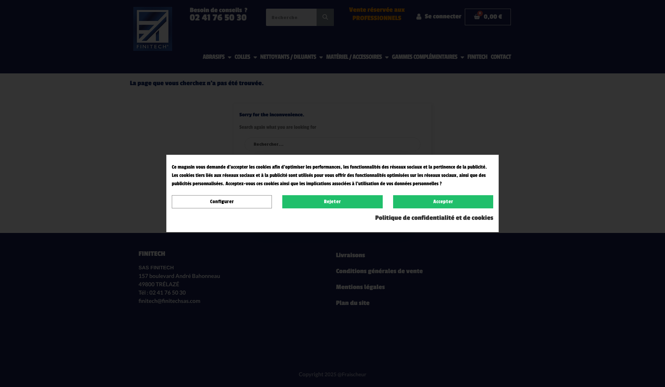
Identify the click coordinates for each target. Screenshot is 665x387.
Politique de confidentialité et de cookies (434, 218)
